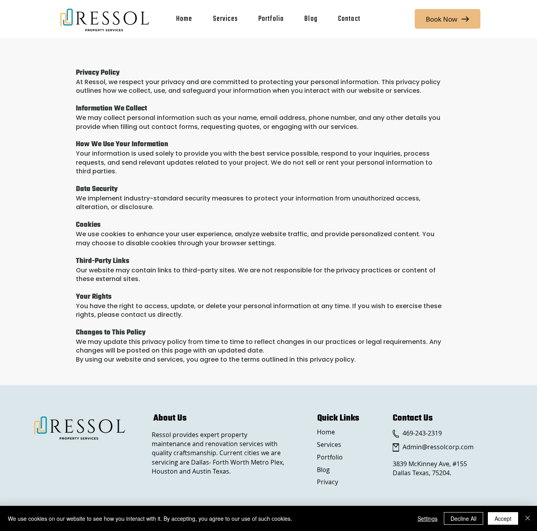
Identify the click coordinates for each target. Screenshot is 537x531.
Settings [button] (427, 518)
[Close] (527, 518)
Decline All (463, 518)
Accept (503, 518)
